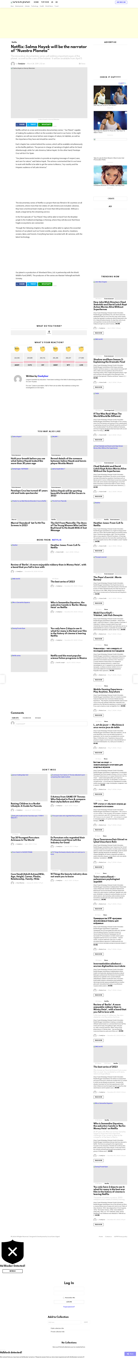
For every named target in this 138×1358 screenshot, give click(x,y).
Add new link (121, 2)
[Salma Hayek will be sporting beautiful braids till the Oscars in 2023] (69, 478)
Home (36, 2)
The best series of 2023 (63, 582)
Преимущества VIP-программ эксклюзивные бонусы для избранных (107, 920)
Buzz (12, 6)
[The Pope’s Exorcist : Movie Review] (110, 565)
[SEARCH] (126, 6)
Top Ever (45, 2)
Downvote (69, 332)
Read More (98, 333)
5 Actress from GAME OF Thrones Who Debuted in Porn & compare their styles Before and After (68, 799)
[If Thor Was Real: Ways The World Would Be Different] (110, 401)
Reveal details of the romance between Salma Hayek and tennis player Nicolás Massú (68, 461)
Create (111, 199)
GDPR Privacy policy (120, 1236)
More (118, 324)
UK (56, 2)
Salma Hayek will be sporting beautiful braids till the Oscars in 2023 (68, 493)
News (106, 609)
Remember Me (70, 1297)
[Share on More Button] (55, 124)
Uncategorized (109, 410)
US (52, 2)
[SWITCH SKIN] (124, 6)
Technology (34, 6)
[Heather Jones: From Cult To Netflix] (29, 552)
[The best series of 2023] (29, 588)
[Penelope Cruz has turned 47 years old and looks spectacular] (29, 478)
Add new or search (64, 1322)
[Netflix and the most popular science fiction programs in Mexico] (29, 663)
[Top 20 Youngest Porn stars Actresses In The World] (29, 825)
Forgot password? (69, 1307)
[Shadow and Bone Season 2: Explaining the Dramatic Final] (110, 347)
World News (49, 6)
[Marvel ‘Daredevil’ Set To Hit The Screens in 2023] (29, 510)
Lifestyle (27, 6)
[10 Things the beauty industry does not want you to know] (69, 861)
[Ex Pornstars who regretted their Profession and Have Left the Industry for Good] (69, 825)
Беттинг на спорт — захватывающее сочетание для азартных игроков (108, 764)
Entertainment (19, 6)
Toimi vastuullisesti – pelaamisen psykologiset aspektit (106, 879)
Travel (56, 6)
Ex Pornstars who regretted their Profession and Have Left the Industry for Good (68, 840)
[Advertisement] (69, 23)
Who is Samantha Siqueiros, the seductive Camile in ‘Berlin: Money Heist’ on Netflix (69, 605)
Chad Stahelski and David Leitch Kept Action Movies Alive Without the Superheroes (109, 468)
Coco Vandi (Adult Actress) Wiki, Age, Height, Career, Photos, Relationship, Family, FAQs (28, 876)
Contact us (108, 1236)
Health (42, 6)
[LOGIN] (112, 2)
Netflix (53, 519)
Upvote (28, 332)
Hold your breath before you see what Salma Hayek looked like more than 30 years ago (28, 461)
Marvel (14, 519)
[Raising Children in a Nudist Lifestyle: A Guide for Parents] (29, 787)
